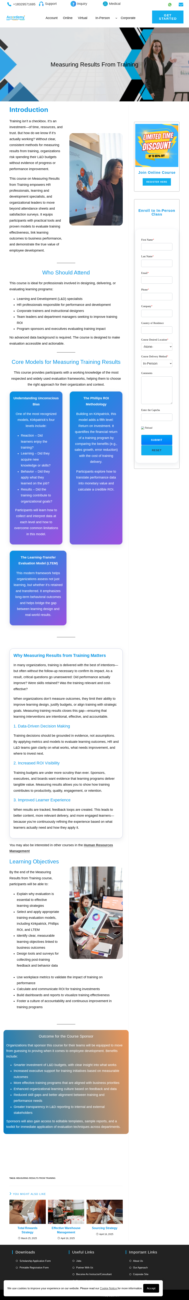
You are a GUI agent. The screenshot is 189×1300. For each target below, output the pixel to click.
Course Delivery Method (154, 356)
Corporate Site (140, 1274)
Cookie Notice (109, 1288)
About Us (138, 1261)
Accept (151, 1288)
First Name (147, 239)
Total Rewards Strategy (27, 1230)
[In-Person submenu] (116, 18)
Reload (148, 427)
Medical (115, 4)
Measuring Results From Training (36, 1178)
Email (145, 273)
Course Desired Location (154, 339)
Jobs (78, 1261)
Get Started (168, 17)
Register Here (156, 182)
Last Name (147, 256)
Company (146, 306)
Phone (145, 289)
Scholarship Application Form (35, 1261)
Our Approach (140, 1267)
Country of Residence (152, 323)
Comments (146, 373)
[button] (156, 440)
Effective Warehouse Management (66, 1230)
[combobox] (156, 347)
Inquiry (82, 4)
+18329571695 (24, 4)
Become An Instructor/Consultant (94, 1274)
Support (51, 4)
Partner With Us (84, 1267)
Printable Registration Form (34, 1267)
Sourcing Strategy (104, 1228)
